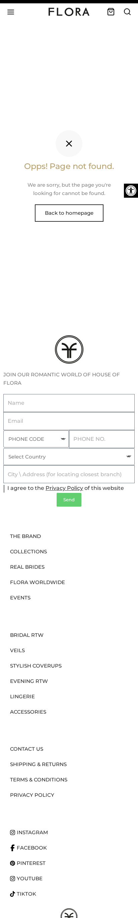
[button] (131, 191)
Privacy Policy (64, 488)
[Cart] (111, 12)
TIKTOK (26, 894)
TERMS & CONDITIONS (38, 779)
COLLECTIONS (28, 551)
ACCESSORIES (28, 712)
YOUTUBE (30, 878)
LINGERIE (22, 696)
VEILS (17, 650)
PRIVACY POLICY (32, 795)
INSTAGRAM (32, 832)
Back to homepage (69, 213)
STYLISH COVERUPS (36, 666)
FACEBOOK (32, 848)
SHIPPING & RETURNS (38, 764)
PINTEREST (31, 863)
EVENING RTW (29, 681)
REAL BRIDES (27, 567)
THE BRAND (25, 536)
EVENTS (20, 597)
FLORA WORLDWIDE (37, 582)
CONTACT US (26, 749)
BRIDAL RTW (27, 635)
